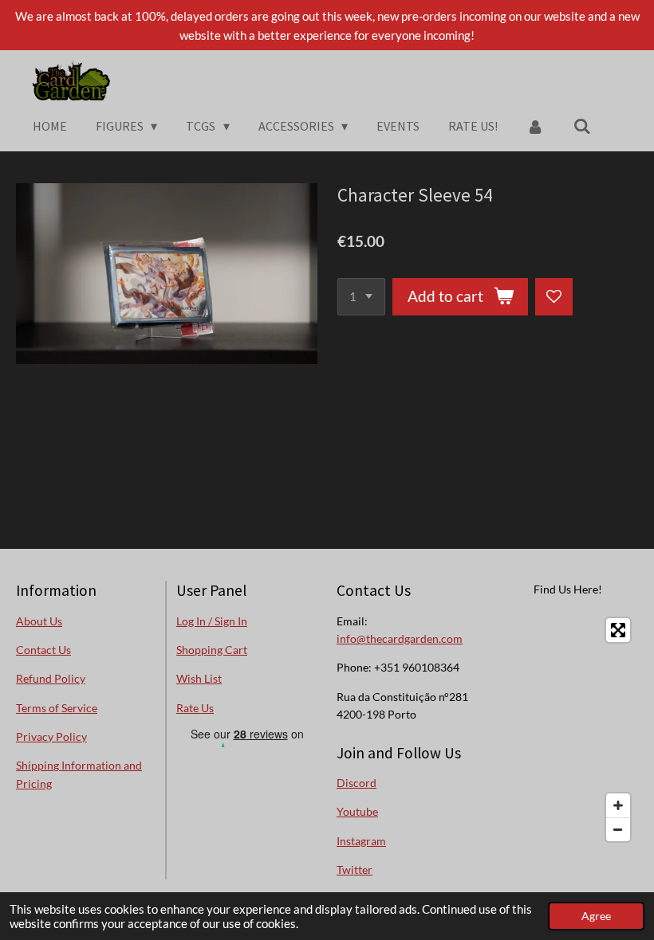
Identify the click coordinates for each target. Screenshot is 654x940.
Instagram (361, 841)
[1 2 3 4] (361, 296)
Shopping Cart (211, 649)
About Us (39, 621)
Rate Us (195, 708)
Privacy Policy (51, 736)
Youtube (357, 811)
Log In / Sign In (211, 621)
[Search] (582, 126)
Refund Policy (50, 678)
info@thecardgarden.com (400, 638)
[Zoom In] (618, 805)
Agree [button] (596, 916)
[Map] (567, 729)
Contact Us (43, 649)
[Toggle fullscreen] (618, 630)
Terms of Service (56, 708)
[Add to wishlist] (554, 296)
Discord (356, 782)
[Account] (535, 126)
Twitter (354, 869)
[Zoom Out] (618, 829)
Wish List (199, 678)
